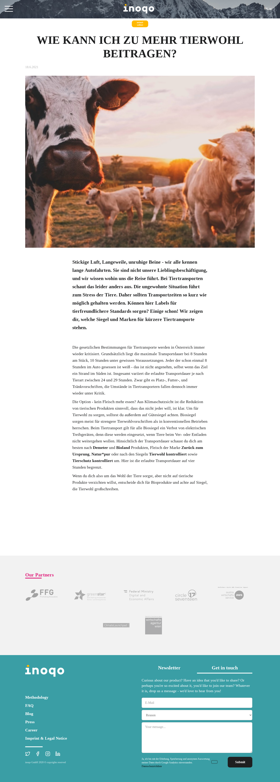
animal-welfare (140, 23)
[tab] (169, 669)
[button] (9, 9)
